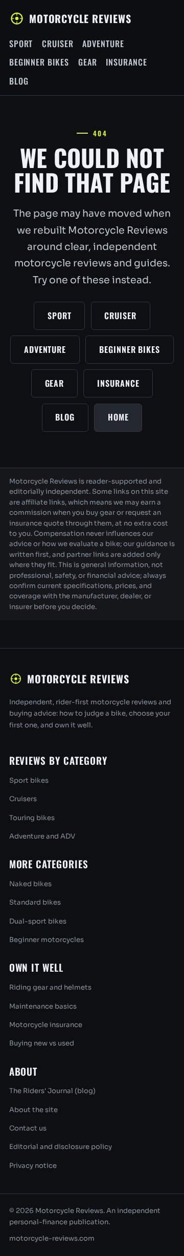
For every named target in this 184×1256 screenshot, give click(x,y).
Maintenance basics (43, 1006)
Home (118, 417)
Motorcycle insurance (45, 1024)
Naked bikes (30, 884)
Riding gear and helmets (50, 987)
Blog (19, 81)
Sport (21, 43)
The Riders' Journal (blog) (52, 1090)
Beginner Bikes (39, 62)
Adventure (103, 43)
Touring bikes (32, 817)
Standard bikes (35, 902)
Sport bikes (29, 780)
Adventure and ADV (42, 836)
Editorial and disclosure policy (60, 1146)
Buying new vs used (41, 1043)
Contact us (28, 1128)
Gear (87, 62)
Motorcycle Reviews (80, 18)
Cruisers (23, 798)
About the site (33, 1109)
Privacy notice (33, 1165)
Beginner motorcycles (46, 939)
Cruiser (58, 43)
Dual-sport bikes (37, 921)
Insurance (126, 62)
